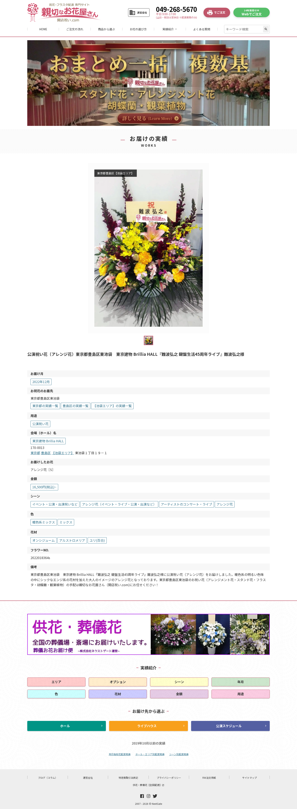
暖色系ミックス (43, 522)
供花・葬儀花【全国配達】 (148, 785)
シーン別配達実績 (179, 754)
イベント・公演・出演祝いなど (55, 504)
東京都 (35, 452)
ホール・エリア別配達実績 (149, 754)
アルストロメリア (72, 540)
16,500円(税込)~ (44, 487)
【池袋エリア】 (63, 452)
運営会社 (88, 777)
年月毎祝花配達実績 (120, 754)
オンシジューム (43, 540)
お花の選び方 (138, 29)
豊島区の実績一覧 (75, 405)
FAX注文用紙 (209, 777)
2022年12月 (41, 381)
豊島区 (46, 452)
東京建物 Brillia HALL (48, 440)
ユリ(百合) (97, 540)
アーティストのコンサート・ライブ (186, 504)
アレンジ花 (225, 504)
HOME (43, 29)
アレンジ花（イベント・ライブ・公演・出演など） (119, 504)
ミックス (65, 522)
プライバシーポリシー (169, 777)
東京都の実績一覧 (45, 405)
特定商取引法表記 (128, 777)
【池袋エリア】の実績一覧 (112, 405)
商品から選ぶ (106, 29)
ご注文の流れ (74, 29)
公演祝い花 (40, 423)
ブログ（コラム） (47, 777)
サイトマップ (249, 777)
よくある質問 (201, 29)
